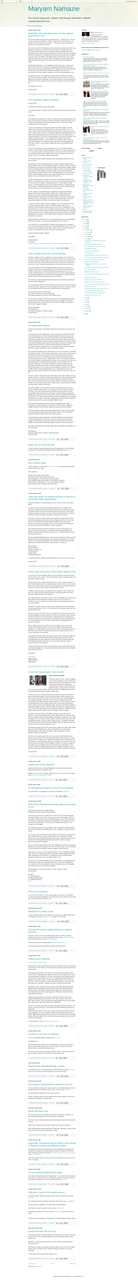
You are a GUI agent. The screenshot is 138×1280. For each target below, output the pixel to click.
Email (29, 881)
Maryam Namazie (54, 8)
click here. (31, 1197)
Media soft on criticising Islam (41, 445)
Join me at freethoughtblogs (34, 25)
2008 (84, 226)
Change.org (85, 50)
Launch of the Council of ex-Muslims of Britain (94, 101)
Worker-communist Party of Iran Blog (88, 212)
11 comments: (51, 1134)
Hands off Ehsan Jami (38, 1111)
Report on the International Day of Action (46, 1066)
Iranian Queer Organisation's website (42, 775)
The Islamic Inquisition (88, 57)
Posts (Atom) (38, 1266)
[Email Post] (56, 94)
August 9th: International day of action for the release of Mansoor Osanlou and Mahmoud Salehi (52, 1144)
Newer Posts (32, 1263)
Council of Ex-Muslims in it (59, 942)
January (87, 311)
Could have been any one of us (42, 1231)
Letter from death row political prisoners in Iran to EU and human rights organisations (52, 498)
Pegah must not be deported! (41, 764)
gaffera (72, 1276)
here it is (57, 1211)
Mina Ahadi (31, 656)
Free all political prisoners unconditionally (46, 253)
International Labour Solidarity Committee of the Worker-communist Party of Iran (50, 243)
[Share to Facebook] (65, 94)
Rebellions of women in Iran (40, 911)
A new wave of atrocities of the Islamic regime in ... (97, 257)
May (86, 302)
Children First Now (88, 173)
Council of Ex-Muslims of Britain (87, 170)
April (86, 304)
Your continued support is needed (43, 100)
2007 (84, 228)
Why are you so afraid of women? (99, 91)
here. (55, 939)
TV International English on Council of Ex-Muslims (51, 788)
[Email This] (60, 94)
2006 (84, 313)
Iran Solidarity (86, 166)
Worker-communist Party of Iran (88, 206)
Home (52, 1263)
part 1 (67, 1201)
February (87, 308)
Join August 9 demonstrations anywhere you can (50, 1084)
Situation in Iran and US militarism (43, 1034)
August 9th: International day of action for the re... (96, 288)
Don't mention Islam (37, 463)
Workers (85, 209)
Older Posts (73, 1263)
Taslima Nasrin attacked (39, 959)
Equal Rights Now (87, 164)
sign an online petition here (51, 1021)
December (87, 230)
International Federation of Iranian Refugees (88, 186)
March (86, 306)
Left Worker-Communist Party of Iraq (88, 190)
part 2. (73, 1201)
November (87, 232)
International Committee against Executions (88, 181)
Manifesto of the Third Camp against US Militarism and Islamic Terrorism (88, 202)
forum (44, 895)
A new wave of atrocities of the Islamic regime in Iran (52, 572)
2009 (84, 223)
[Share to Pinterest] (67, 94)
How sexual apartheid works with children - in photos (99, 82)
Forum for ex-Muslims (38, 891)
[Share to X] (63, 94)
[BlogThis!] (62, 94)
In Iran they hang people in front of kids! (46, 672)
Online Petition (96, 50)
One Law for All (87, 168)
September (88, 236)
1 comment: (51, 779)
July (86, 298)
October (87, 234)
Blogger (83, 1276)
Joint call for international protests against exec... (96, 267)
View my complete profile (88, 43)
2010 (84, 221)
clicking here (59, 1208)
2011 (84, 219)
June (86, 300)
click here (69, 450)
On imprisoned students (39, 325)
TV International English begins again (45, 1172)
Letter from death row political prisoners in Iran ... (96, 255)
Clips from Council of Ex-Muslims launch (46, 1192)
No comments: (51, 248)
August (87, 238)
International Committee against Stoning (88, 177)
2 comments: (51, 94)
